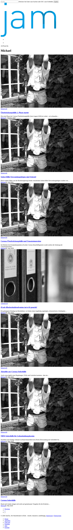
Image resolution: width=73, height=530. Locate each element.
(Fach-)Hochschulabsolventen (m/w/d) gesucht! (19, 307)
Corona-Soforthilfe (8, 500)
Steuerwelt (4, 109)
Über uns (7, 522)
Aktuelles (7, 520)
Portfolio (7, 524)
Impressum (49, 516)
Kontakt (7, 527)
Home (6, 519)
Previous (7, 509)
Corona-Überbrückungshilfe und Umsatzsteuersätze (21, 241)
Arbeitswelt (4, 303)
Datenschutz (57, 516)
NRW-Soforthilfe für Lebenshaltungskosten (17, 436)
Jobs (6, 526)
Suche (56, 1)
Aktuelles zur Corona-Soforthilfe (13, 372)
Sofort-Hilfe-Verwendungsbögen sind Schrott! (18, 177)
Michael (3, 118)
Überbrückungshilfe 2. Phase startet (15, 113)
